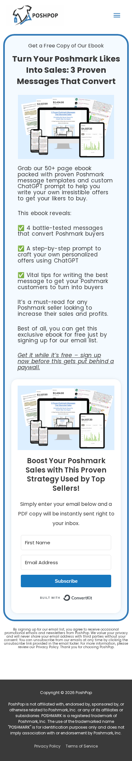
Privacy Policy (47, 746)
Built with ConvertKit (92, 597)
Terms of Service (82, 746)
